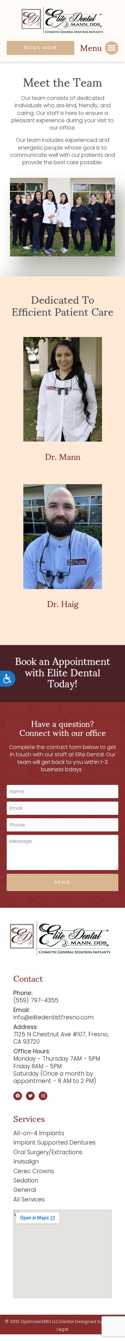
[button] (112, 48)
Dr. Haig (62, 603)
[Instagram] (43, 1096)
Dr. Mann (62, 456)
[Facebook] (17, 1096)
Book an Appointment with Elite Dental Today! (62, 672)
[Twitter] (30, 1096)
